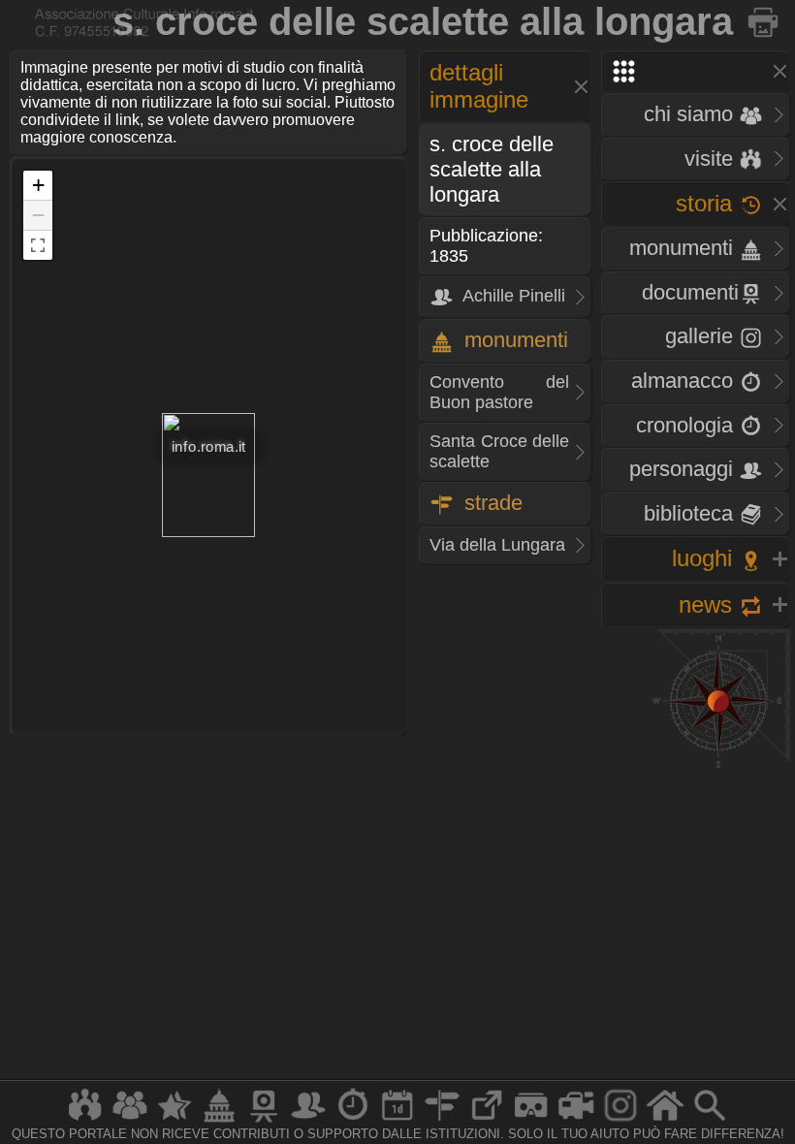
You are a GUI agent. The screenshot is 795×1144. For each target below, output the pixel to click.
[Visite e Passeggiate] (85, 1121)
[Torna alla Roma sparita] (764, 21)
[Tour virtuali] (531, 1121)
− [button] (38, 215)
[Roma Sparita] (263, 1121)
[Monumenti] (219, 1121)
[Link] (486, 1121)
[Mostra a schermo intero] (37, 245)
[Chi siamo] (130, 1121)
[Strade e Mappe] (442, 1121)
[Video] (576, 1121)
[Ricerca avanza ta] (709, 1121)
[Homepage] (665, 1121)
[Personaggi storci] (308, 1121)
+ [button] (38, 185)
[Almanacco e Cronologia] (353, 1121)
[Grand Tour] (174, 1121)
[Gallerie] (620, 1121)
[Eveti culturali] (397, 1121)
